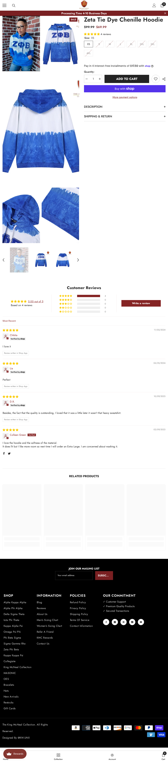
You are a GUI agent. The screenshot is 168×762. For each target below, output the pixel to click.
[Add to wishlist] (156, 79)
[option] (19, 260)
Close (165, 13)
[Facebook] (106, 622)
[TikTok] (132, 622)
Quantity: (89, 72)
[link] (22, 538)
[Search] (14, 6)
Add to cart (126, 79)
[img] (10, 330)
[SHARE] (163, 79)
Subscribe (105, 575)
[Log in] (154, 5)
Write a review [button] (141, 303)
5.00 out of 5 (35, 301)
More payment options (125, 97)
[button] (3, 259)
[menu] (4, 5)
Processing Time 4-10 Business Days (84, 13)
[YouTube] (141, 622)
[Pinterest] (123, 622)
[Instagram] (115, 622)
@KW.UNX (24, 738)
